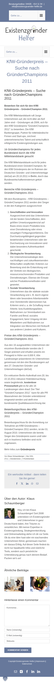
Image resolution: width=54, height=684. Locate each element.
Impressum (40, 661)
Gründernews (15, 459)
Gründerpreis (27, 449)
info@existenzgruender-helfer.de (27, 6)
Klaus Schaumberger (16, 456)
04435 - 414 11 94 (34, 4)
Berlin (34, 176)
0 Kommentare (28, 459)
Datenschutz (27, 664)
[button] (6, 584)
